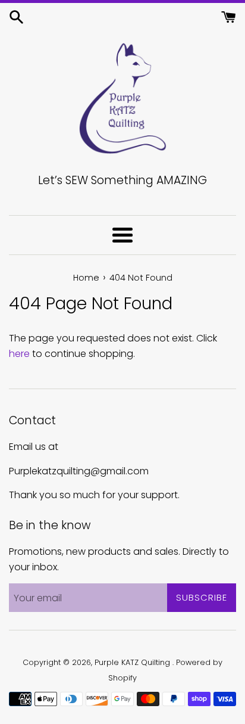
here (19, 354)
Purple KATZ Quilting (133, 662)
